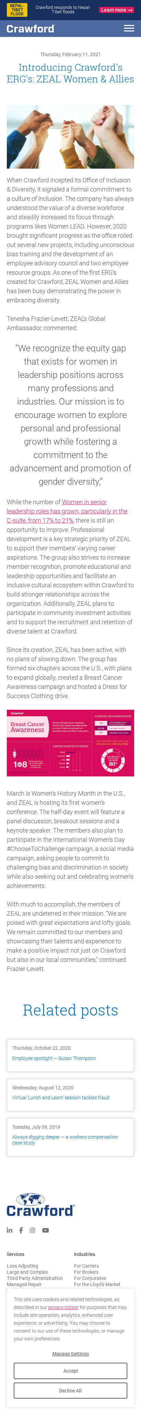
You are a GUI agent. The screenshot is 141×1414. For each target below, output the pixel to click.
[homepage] (43, 28)
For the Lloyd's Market (97, 1284)
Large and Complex (27, 1272)
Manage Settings (70, 1353)
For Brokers (86, 1272)
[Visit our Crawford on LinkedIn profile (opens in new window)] (9, 1229)
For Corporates (90, 1278)
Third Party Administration (35, 1278)
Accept (70, 1370)
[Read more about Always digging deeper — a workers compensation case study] (70, 1137)
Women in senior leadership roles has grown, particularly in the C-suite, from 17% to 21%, (67, 511)
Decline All (70, 1390)
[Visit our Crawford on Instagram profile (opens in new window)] (32, 1229)
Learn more (113, 10)
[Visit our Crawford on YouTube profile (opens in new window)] (45, 1229)
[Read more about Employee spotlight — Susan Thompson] (70, 1055)
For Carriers (86, 1266)
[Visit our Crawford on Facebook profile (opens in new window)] (21, 1229)
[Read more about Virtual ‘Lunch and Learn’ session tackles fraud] (70, 1095)
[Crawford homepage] (70, 1204)
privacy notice (63, 1307)
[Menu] (129, 29)
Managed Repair (24, 1284)
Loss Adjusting (22, 1266)
